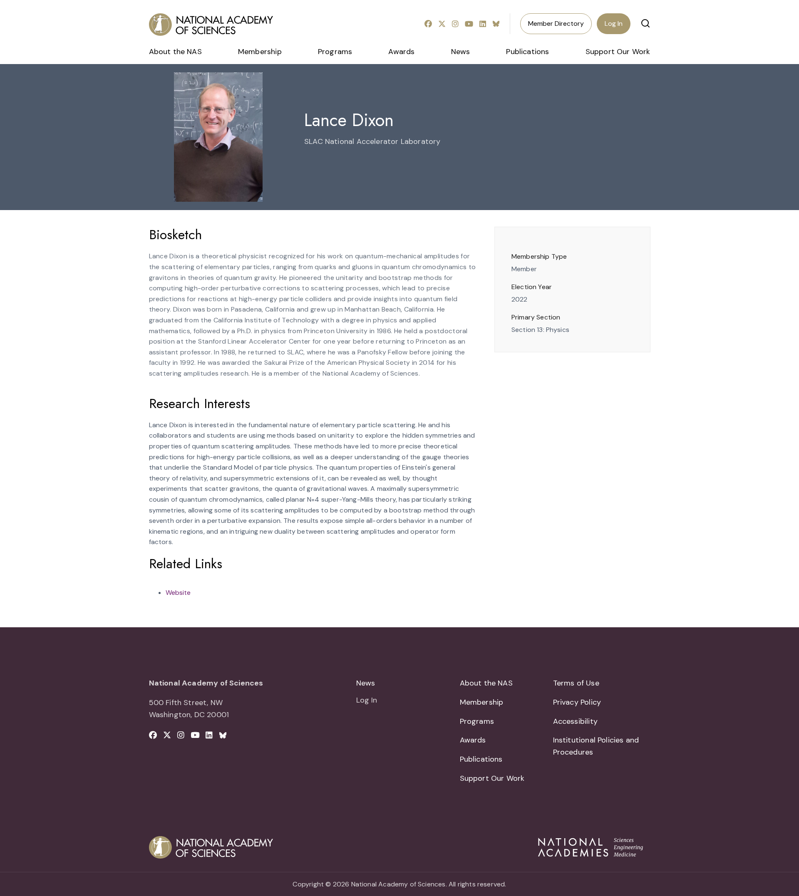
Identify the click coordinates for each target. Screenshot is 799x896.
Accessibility (575, 721)
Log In (614, 23)
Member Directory (556, 23)
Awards (401, 52)
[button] (645, 23)
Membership (260, 52)
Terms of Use (576, 683)
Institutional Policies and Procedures (596, 746)
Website (178, 592)
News (460, 52)
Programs (335, 52)
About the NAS (175, 52)
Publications (527, 52)
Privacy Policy (577, 702)
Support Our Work (618, 52)
